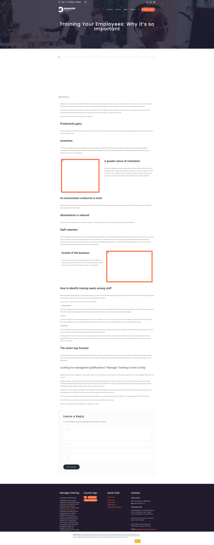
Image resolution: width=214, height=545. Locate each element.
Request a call (148, 9)
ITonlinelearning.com (66, 509)
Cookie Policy (111, 502)
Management (65, 97)
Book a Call (110, 500)
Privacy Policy (124, 537)
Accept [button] (137, 541)
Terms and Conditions (114, 507)
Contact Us (111, 497)
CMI (85, 497)
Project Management (90, 500)
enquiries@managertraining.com (146, 529)
